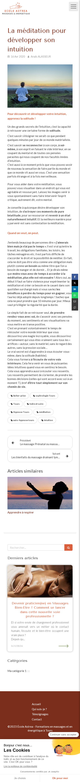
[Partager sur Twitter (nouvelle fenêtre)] (75, 283)
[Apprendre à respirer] (40, 493)
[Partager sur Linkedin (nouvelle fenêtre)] (75, 289)
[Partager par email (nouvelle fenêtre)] (75, 301)
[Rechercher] (68, 547)
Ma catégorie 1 (16, 670)
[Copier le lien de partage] (75, 307)
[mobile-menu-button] (73, 6)
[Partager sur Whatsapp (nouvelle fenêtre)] (75, 295)
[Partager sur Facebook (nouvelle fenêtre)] (75, 277)
